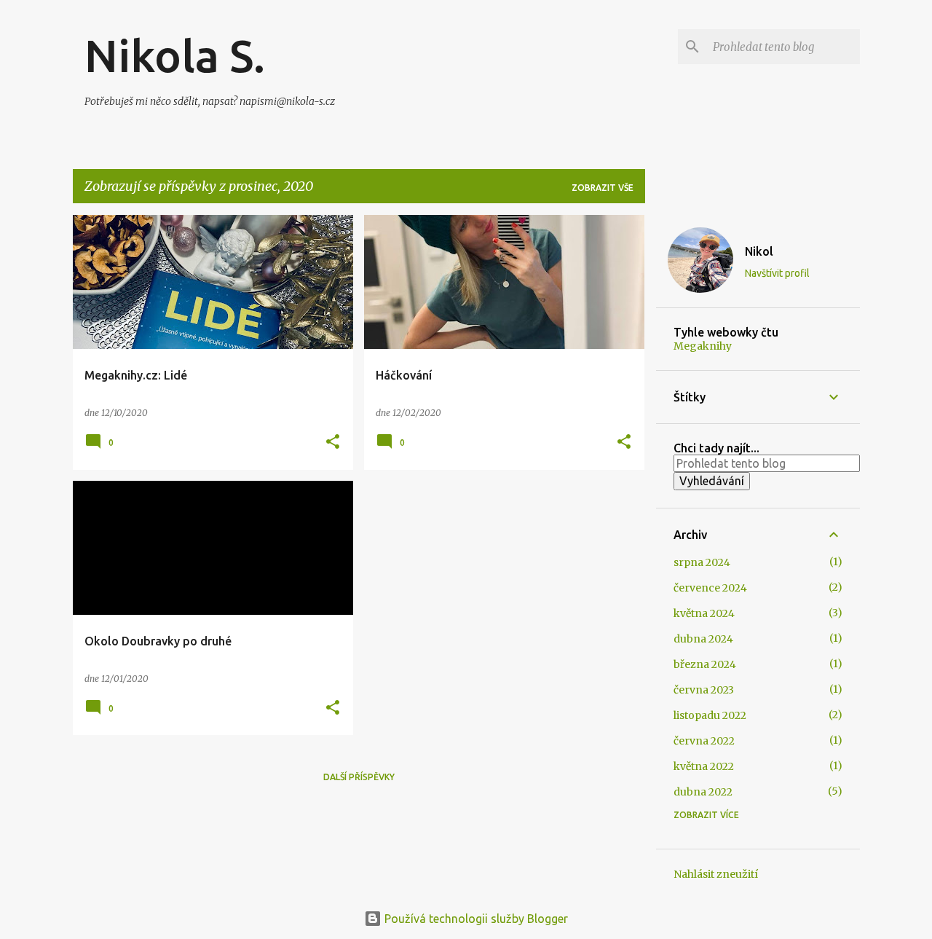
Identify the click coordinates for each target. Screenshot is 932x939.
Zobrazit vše (602, 187)
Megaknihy (703, 346)
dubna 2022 (703, 791)
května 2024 (704, 613)
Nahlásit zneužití (716, 874)
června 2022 (704, 740)
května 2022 (704, 766)
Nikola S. (174, 55)
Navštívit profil (777, 273)
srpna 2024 (702, 562)
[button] (332, 442)
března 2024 (705, 664)
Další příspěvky (359, 777)
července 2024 (710, 587)
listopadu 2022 (710, 715)
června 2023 (704, 689)
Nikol (759, 251)
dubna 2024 (703, 638)
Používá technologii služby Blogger (475, 918)
